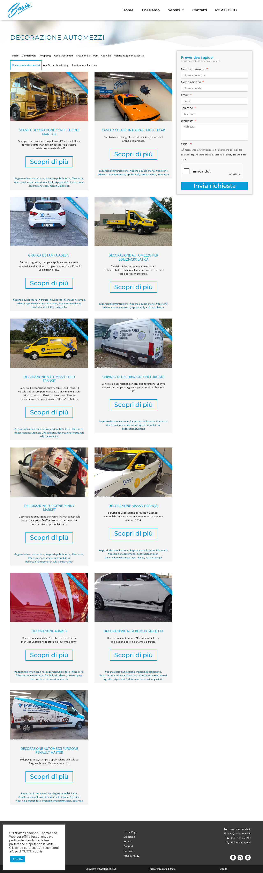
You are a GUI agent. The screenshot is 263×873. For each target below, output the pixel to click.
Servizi (174, 10)
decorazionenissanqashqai (120, 557)
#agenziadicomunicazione (29, 178)
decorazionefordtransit (70, 432)
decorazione (76, 182)
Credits (223, 868)
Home (128, 10)
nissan (140, 557)
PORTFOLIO (226, 10)
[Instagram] (240, 857)
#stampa (80, 299)
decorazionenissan (147, 554)
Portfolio (128, 851)
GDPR (185, 144)
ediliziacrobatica (154, 307)
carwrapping (75, 675)
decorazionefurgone (133, 428)
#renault (69, 299)
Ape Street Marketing (56, 65)
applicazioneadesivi (70, 303)
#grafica (43, 299)
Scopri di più (49, 162)
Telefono (187, 108)
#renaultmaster (62, 800)
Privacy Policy (131, 855)
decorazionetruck (38, 185)
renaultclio (61, 307)
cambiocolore (148, 174)
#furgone (140, 425)
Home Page (130, 832)
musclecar (163, 174)
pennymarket (65, 561)
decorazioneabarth (57, 679)
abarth (62, 675)
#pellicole (48, 182)
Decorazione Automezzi (26, 65)
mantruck (64, 185)
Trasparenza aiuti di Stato (162, 868)
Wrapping (45, 55)
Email (185, 95)
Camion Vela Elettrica (84, 65)
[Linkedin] (248, 857)
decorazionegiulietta (151, 679)
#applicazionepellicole (112, 675)
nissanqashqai (153, 557)
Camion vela (29, 55)
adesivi (21, 303)
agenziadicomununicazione (41, 303)
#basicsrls (77, 178)
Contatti (199, 10)
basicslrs (37, 307)
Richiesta (187, 121)
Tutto (15, 55)
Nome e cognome (193, 69)
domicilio (48, 307)
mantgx (54, 185)
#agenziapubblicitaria (58, 178)
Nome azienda (191, 82)
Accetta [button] (18, 859)
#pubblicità (61, 182)
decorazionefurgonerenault (41, 561)
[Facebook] (233, 857)
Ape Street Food (63, 55)
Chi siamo (151, 10)
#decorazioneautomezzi (28, 182)
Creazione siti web (87, 55)
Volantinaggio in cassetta (129, 55)
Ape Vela (106, 55)
